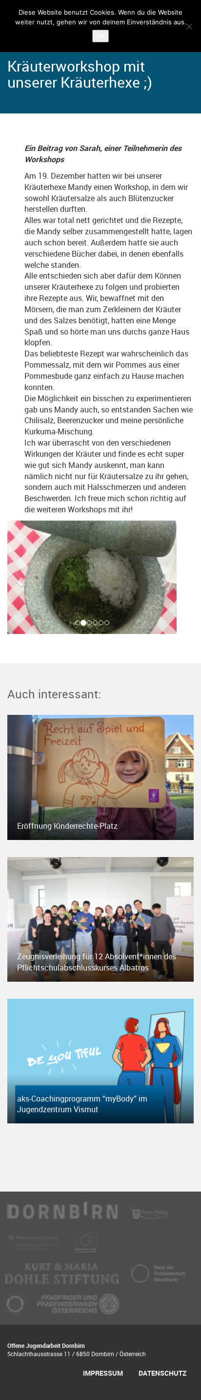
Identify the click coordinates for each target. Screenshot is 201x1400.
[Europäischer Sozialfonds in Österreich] (85, 1247)
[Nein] (189, 26)
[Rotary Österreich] (16, 1308)
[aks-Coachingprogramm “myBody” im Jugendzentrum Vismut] (100, 1060)
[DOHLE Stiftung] (62, 1277)
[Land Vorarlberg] (151, 1216)
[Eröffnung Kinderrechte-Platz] (100, 776)
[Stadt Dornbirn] (62, 1216)
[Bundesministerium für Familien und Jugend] (34, 1247)
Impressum (103, 1373)
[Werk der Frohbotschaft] (158, 1277)
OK (100, 36)
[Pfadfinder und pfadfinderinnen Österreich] (78, 1308)
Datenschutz (162, 1373)
